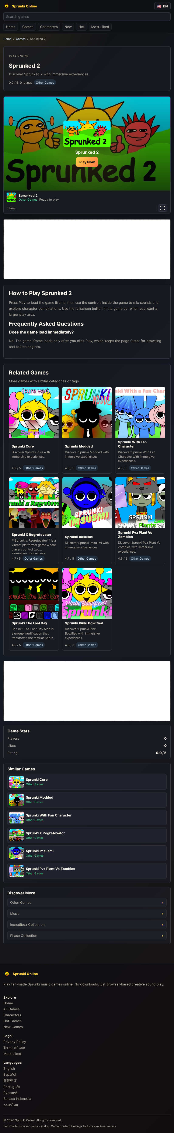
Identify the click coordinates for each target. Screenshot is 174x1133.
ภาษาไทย (10, 1105)
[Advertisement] (87, 249)
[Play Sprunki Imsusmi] (87, 505)
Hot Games (12, 1021)
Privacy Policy (14, 1042)
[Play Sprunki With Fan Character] (140, 412)
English (9, 1068)
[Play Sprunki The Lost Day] (34, 593)
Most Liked (100, 27)
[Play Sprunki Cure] (34, 414)
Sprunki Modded (79, 446)
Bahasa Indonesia (17, 1098)
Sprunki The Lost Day (29, 623)
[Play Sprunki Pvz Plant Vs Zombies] (140, 502)
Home (10, 27)
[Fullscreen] (162, 208)
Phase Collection (23, 935)
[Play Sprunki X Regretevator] (34, 504)
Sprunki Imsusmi (79, 537)
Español (9, 1074)
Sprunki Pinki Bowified (84, 623)
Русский (10, 1093)
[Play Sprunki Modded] (87, 414)
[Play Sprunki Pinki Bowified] (87, 593)
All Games (11, 1009)
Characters (49, 27)
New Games (13, 1027)
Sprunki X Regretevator (31, 535)
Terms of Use (14, 1048)
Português (11, 1087)
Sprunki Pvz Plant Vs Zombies (135, 535)
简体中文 (10, 1080)
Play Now (87, 162)
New (68, 27)
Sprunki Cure (23, 446)
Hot (81, 27)
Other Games (45, 82)
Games (27, 27)
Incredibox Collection (27, 924)
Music (15, 913)
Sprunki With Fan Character (132, 444)
